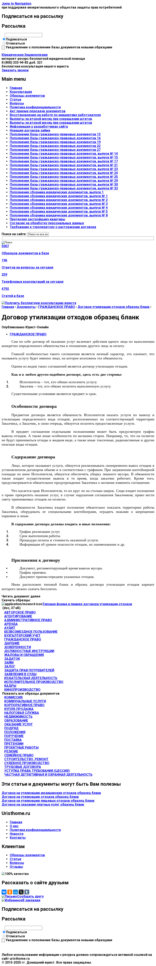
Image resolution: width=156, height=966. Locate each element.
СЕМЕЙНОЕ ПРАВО (19, 755)
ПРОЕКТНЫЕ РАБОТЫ (21, 748)
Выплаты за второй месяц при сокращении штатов (51, 119)
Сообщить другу (30, 896)
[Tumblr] (26, 892)
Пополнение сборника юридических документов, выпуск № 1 (59, 196)
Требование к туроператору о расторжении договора (53, 227)
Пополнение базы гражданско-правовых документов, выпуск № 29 (64, 181)
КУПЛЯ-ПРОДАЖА (19, 709)
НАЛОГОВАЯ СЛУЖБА (21, 713)
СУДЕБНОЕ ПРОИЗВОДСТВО (26, 763)
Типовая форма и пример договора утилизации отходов (87, 604)
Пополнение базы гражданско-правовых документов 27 (55, 150)
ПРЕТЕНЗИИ (13, 744)
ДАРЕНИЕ (12, 643)
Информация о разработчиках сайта (39, 126)
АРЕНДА (11, 624)
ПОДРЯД (11, 728)
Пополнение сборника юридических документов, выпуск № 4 (59, 208)
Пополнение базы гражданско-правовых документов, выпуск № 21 (64, 165)
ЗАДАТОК (12, 659)
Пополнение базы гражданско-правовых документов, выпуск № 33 (64, 188)
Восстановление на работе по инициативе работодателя (55, 115)
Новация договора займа (30, 130)
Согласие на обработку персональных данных (47, 223)
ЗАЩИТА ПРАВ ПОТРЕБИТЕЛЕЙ (29, 670)
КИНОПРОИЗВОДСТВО (22, 690)
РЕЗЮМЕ (11, 751)
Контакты (18, 838)
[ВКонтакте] (4, 892)
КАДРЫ (10, 686)
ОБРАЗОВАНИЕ (16, 720)
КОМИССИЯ (13, 697)
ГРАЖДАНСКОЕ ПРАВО (56, 307)
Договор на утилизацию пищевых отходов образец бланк (48, 801)
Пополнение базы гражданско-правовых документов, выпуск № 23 (64, 169)
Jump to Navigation (16, 3)
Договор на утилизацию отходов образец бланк (40, 797)
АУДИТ (9, 628)
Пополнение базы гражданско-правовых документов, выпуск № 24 (64, 173)
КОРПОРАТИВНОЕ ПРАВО (24, 705)
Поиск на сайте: (14, 234)
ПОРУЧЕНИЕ (14, 736)
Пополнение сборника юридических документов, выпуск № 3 (59, 204)
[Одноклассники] (9, 892)
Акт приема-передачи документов (37, 111)
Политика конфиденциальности (35, 107)
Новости (16, 834)
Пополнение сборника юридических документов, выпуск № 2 (59, 200)
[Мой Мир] (15, 892)
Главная (16, 88)
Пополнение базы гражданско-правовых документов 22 (55, 146)
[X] (21, 892)
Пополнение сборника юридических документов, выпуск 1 (57, 192)
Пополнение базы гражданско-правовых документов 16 (55, 138)
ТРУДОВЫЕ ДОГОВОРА (22, 767)
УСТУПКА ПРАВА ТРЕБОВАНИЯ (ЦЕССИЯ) (37, 771)
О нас (14, 826)
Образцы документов (27, 96)
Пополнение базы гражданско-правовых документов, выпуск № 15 (64, 157)
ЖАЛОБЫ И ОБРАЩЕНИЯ (24, 655)
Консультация (21, 92)
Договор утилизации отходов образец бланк (114, 307)
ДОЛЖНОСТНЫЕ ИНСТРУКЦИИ (29, 651)
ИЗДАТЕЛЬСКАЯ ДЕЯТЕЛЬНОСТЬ (30, 678)
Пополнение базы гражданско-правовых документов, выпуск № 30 (64, 184)
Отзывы (16, 867)
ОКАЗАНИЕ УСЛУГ (18, 724)
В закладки (31, 900)
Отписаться (15, 43)
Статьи (15, 99)
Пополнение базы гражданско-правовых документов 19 (55, 142)
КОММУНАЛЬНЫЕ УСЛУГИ (25, 701)
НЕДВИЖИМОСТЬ (18, 717)
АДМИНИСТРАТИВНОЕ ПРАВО (28, 620)
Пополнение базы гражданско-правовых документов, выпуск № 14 (64, 154)
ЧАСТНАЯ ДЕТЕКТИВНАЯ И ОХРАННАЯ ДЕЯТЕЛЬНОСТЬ (48, 775)
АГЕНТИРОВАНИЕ (18, 616)
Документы (26, 307)
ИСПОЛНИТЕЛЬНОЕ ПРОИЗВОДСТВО (33, 682)
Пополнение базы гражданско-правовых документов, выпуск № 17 (64, 161)
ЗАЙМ (9, 663)
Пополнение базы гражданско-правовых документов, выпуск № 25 (64, 177)
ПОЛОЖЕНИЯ (14, 732)
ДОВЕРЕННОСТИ (17, 647)
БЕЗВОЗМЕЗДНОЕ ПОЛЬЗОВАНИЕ (30, 632)
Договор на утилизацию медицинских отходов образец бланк (51, 793)
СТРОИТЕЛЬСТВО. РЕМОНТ (26, 759)
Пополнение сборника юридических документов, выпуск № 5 (59, 211)
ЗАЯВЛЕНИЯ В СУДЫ (20, 674)
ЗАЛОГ (9, 666)
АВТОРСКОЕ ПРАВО (20, 612)
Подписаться (16, 39)
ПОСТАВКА (13, 740)
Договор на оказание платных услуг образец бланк (43, 804)
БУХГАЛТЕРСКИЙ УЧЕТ (22, 635)
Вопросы (17, 103)
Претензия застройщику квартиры (37, 219)
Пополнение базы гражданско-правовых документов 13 (55, 134)
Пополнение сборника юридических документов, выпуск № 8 (59, 215)
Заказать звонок (15, 70)
